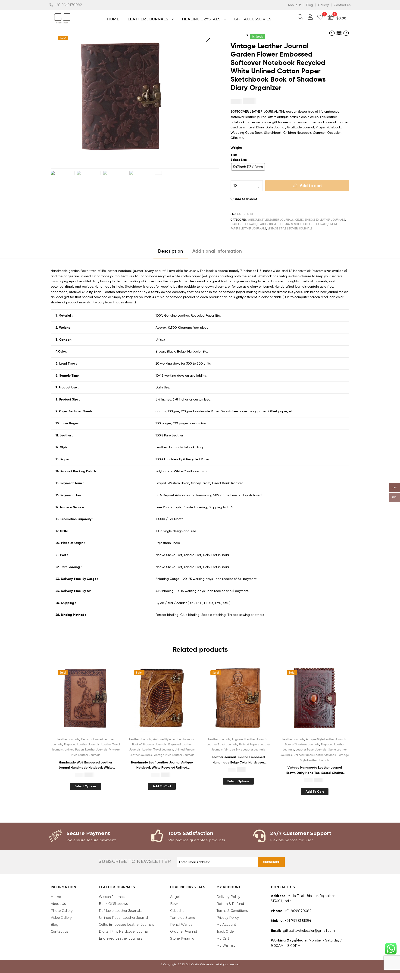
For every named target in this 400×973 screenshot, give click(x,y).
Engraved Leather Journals (82, 744)
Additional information (217, 251)
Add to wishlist (246, 199)
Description (170, 251)
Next (158, 172)
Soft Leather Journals (310, 224)
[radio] (248, 166)
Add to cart (311, 185)
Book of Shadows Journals (149, 744)
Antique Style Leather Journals (271, 219)
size (234, 155)
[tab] (170, 252)
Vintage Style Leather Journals (290, 228)
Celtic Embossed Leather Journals (320, 219)
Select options (86, 786)
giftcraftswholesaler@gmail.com (309, 930)
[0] (320, 16)
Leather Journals (243, 224)
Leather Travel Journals (275, 224)
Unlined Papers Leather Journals (86, 749)
